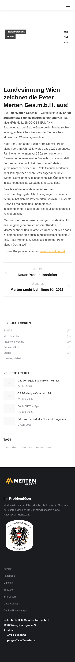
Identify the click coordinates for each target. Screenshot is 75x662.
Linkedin (8, 582)
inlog (24, 447)
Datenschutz (10, 603)
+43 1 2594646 (16, 635)
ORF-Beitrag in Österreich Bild (34, 393)
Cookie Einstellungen (15, 610)
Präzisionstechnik (16, 32)
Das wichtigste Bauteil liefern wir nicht (38, 380)
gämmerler (16, 447)
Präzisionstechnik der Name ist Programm (41, 419)
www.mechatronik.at (52, 251)
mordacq (39, 447)
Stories (10, 36)
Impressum (10, 596)
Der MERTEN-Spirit (28, 406)
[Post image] (9, 382)
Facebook (9, 575)
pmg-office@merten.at (21, 640)
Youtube (8, 589)
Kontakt (7, 568)
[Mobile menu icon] (68, 5)
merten (31, 447)
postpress (49, 447)
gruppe (7, 447)
